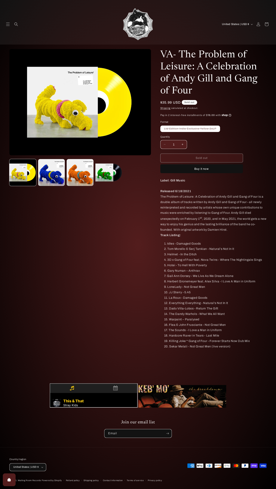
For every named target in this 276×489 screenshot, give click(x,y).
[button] (8, 24)
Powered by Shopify (52, 480)
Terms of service (135, 480)
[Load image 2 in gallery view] (51, 172)
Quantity (165, 137)
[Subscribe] (167, 433)
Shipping (165, 108)
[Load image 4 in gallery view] (108, 172)
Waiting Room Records (29, 480)
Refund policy (73, 480)
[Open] (9, 479)
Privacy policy (155, 480)
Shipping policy (91, 480)
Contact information (113, 480)
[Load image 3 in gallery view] (80, 172)
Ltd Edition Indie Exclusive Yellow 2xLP (192, 129)
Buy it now (201, 168)
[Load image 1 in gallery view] (22, 172)
